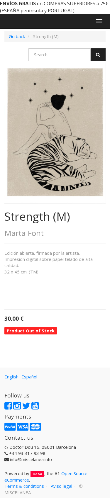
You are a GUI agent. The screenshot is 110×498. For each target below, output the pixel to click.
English (11, 377)
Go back (17, 36)
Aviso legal (61, 486)
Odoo (37, 474)
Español (29, 377)
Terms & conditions (24, 486)
